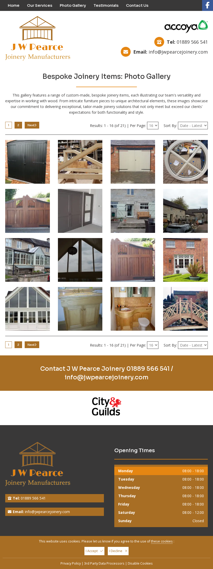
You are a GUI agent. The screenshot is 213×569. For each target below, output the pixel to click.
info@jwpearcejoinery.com (178, 52)
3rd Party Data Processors (104, 563)
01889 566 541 (192, 42)
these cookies (162, 541)
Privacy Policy (71, 563)
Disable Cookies (140, 563)
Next (31, 125)
